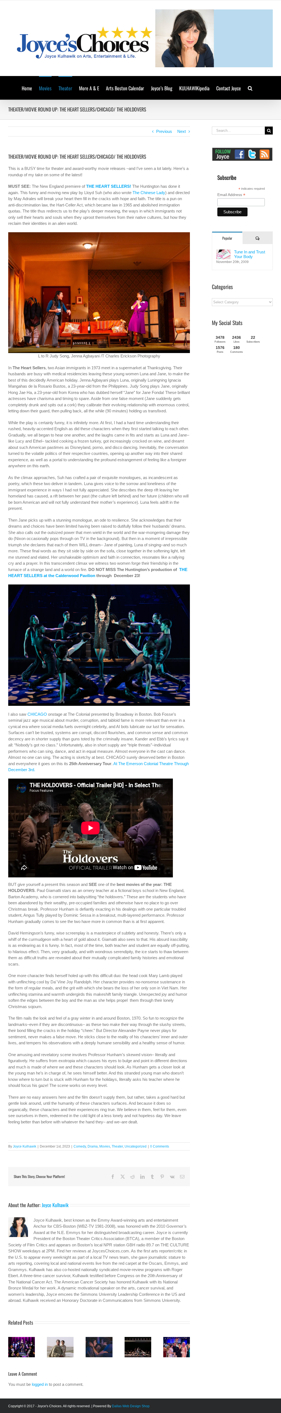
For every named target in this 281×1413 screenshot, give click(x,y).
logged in (40, 1384)
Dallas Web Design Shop (131, 1406)
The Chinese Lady (149, 192)
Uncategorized (136, 1146)
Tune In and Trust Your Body (249, 254)
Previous (164, 131)
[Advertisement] (246, 448)
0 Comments (159, 1146)
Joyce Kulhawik (24, 1146)
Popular (227, 238)
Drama (93, 1146)
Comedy (80, 1146)
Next (181, 131)
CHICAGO (37, 714)
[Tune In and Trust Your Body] (223, 252)
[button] (250, 88)
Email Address (231, 194)
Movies (104, 1146)
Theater (117, 1146)
